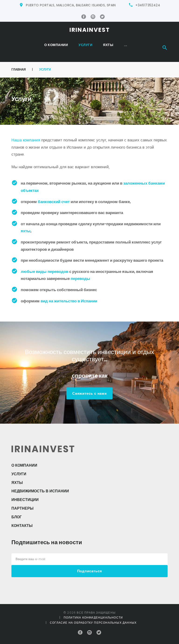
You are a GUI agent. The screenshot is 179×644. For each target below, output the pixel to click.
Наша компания (25, 140)
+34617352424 (147, 5)
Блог (16, 517)
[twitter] (102, 17)
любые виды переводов (44, 271)
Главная (18, 69)
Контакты (22, 525)
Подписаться (89, 571)
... (125, 45)
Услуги (85, 45)
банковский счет (54, 201)
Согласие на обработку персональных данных (93, 623)
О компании (56, 45)
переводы (80, 278)
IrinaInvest (89, 30)
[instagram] (93, 17)
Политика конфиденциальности (93, 617)
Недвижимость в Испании (40, 491)
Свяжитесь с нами (89, 393)
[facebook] (84, 17)
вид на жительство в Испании (69, 301)
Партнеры (22, 508)
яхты (26, 231)
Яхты (108, 45)
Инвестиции (25, 499)
